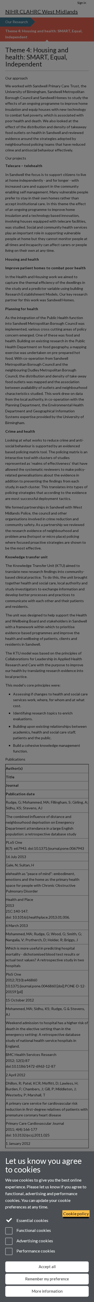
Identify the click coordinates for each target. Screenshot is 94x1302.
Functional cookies (33, 1230)
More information (47, 1291)
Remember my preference (47, 1278)
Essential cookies (32, 1220)
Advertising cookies (34, 1240)
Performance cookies (35, 1250)
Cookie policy (76, 1213)
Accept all (47, 1266)
